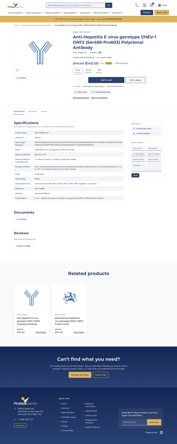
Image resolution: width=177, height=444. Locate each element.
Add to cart (106, 80)
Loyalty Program (92, 427)
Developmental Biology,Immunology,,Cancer (36, 25)
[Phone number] (137, 5)
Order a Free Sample (99, 98)
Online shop (84, 13)
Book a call (162, 12)
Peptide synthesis (52, 13)
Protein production (33, 13)
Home (16, 25)
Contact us (20, 425)
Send (135, 175)
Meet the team (68, 412)
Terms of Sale (67, 430)
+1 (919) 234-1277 (25, 419)
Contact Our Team (80, 374)
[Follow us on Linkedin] (161, 432)
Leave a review (23, 246)
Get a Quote (135, 80)
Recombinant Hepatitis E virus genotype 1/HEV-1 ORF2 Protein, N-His (69, 321)
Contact (147, 12)
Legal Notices (91, 411)
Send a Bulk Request (81, 98)
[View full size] (17, 70)
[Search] (108, 5)
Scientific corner (69, 417)
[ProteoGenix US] (15, 5)
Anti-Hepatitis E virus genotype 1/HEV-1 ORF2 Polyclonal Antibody (28, 321)
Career (65, 421)
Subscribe (154, 422)
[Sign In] (144, 5)
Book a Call (100, 374)
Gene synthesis (70, 13)
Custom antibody (15, 13)
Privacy (65, 426)
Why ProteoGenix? (101, 13)
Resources (117, 13)
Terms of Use (91, 415)
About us (65, 408)
